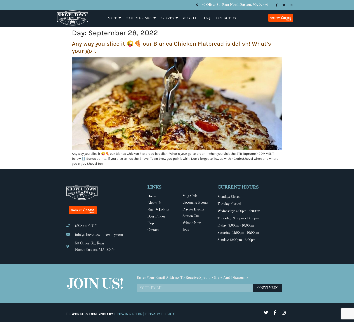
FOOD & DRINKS (138, 18)
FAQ (207, 18)
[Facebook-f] (277, 5)
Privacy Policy (160, 314)
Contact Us (225, 18)
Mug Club (190, 18)
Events (167, 18)
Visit (112, 18)
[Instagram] (291, 5)
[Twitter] (284, 5)
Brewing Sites (128, 314)
